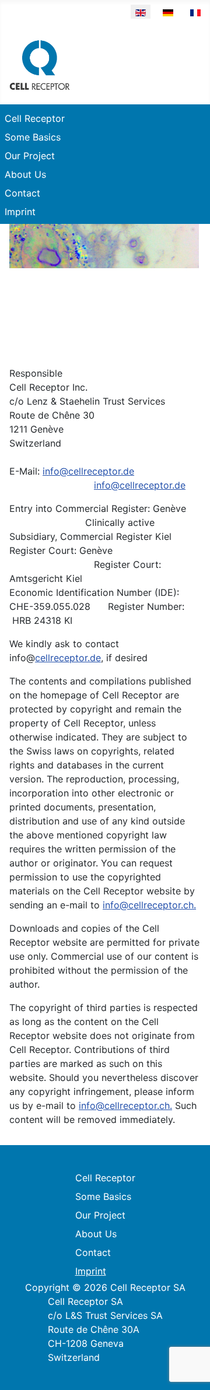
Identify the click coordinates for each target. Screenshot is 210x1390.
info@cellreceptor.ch (148, 905)
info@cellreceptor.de (88, 471)
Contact (22, 193)
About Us (25, 174)
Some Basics (33, 137)
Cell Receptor (35, 118)
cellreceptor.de (68, 658)
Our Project (30, 156)
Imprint (20, 211)
